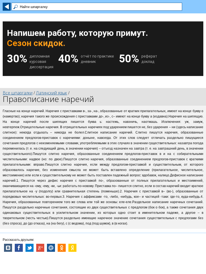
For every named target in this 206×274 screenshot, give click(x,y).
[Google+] (40, 248)
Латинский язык (51, 93)
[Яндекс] (72, 248)
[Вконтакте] (8, 248)
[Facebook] (19, 248)
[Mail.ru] (51, 248)
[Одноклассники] (62, 248)
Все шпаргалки (17, 93)
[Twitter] (29, 248)
